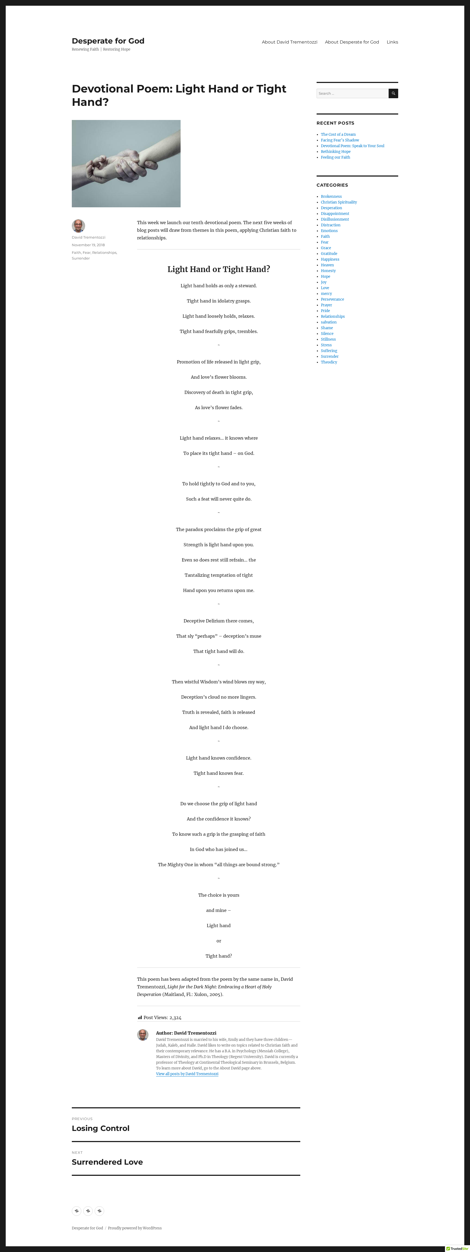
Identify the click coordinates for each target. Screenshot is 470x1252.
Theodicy (329, 362)
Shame (327, 328)
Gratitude (329, 253)
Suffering (329, 351)
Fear (87, 252)
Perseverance (332, 299)
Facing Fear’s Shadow (340, 140)
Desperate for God (108, 40)
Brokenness (331, 196)
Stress (326, 345)
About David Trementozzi (289, 42)
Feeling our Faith (335, 157)
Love (325, 288)
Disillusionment (335, 219)
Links (392, 42)
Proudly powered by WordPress (135, 1228)
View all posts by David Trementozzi (187, 1074)
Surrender (81, 258)
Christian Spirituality (339, 202)
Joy (323, 282)
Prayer (326, 305)
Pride (325, 311)
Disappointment (335, 213)
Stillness (328, 339)
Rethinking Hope (336, 151)
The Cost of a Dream (338, 134)
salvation (329, 322)
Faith (76, 252)
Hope (325, 276)
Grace (326, 248)
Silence (327, 333)
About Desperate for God (352, 42)
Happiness (330, 259)
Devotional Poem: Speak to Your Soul (352, 146)
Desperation (331, 208)
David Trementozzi (89, 237)
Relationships (104, 252)
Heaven (327, 265)
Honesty (328, 271)
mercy (326, 293)
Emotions (329, 231)
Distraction (331, 225)
